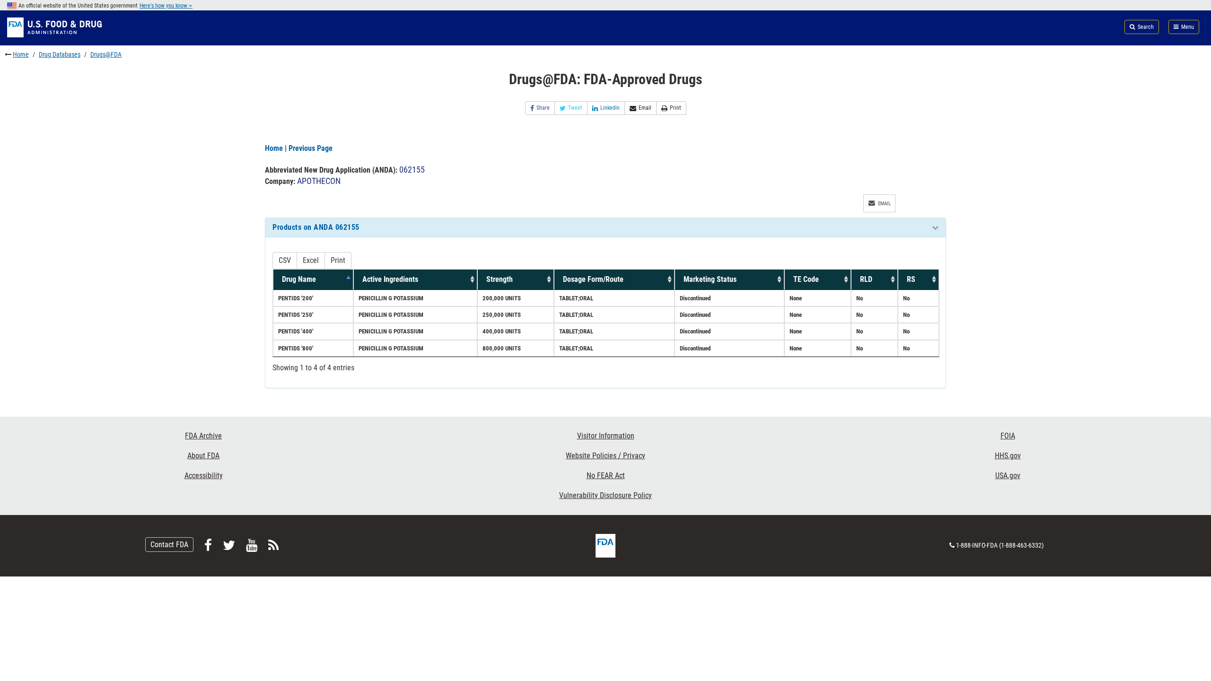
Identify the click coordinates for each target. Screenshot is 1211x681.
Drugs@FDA (106, 54)
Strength (499, 279)
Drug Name (299, 279)
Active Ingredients (390, 279)
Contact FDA (169, 544)
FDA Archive (203, 435)
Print (675, 108)
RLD (866, 279)
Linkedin (610, 108)
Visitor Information (605, 435)
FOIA (1007, 435)
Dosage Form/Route (593, 279)
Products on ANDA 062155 (316, 227)
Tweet (575, 108)
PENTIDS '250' (295, 314)
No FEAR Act (606, 475)
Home (21, 54)
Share (543, 108)
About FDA (203, 455)
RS (911, 279)
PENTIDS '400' (295, 331)
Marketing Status (710, 279)
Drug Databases (59, 54)
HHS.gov (1008, 455)
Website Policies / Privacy (605, 455)
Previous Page (311, 148)
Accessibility (203, 475)
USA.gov (1007, 475)
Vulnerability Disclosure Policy (605, 495)
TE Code (806, 279)
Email (645, 108)
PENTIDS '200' (295, 298)
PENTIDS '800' (295, 348)
